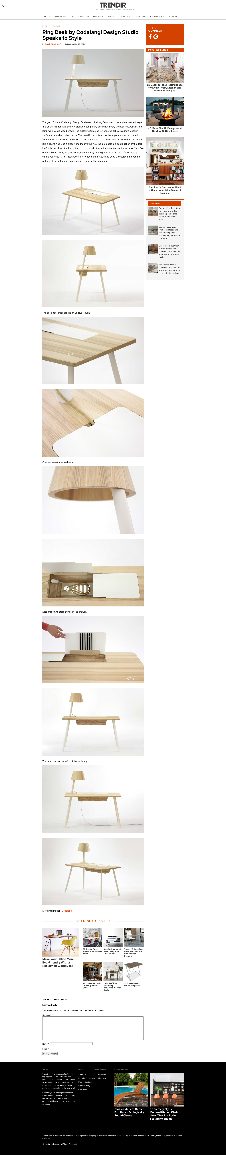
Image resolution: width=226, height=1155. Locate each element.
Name (45, 1044)
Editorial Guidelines (86, 1078)
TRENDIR (113, 5)
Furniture (111, 16)
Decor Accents (157, 16)
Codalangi (67, 910)
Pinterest (102, 1078)
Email (45, 1049)
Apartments (60, 16)
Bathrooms (125, 16)
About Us (82, 1074)
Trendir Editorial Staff (53, 44)
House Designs (76, 16)
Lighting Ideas (140, 16)
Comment (47, 1015)
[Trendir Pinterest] (156, 37)
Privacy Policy (84, 1086)
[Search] (3, 6)
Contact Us (83, 1089)
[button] (93, 83)
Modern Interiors (95, 16)
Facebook (102, 1074)
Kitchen (47, 16)
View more (173, 16)
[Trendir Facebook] (150, 36)
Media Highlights (85, 1082)
